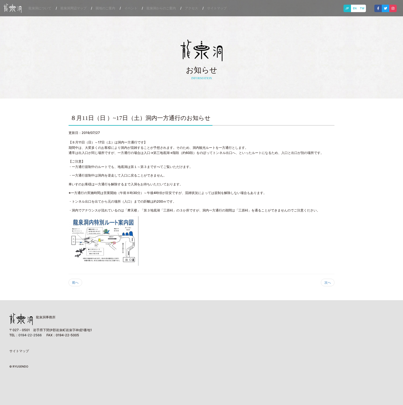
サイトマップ (217, 8)
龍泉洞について (39, 8)
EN (355, 8)
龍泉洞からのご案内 (161, 8)
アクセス (191, 8)
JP (347, 8)
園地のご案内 (105, 8)
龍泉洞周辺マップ (73, 8)
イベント (130, 8)
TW (362, 8)
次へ (327, 282)
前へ (75, 282)
